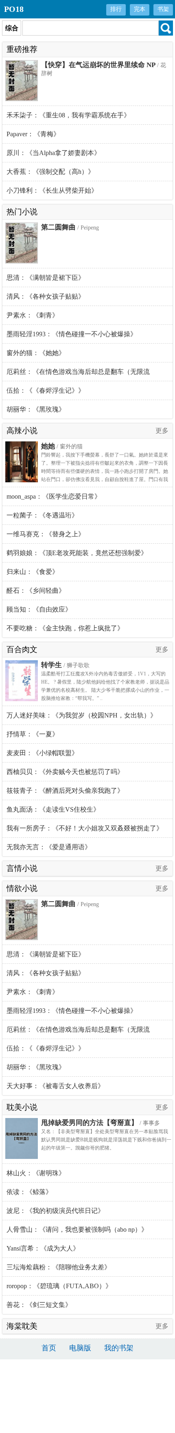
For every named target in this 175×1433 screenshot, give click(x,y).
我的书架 (118, 1348)
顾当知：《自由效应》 (39, 609)
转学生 (51, 665)
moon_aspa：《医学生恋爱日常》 (54, 496)
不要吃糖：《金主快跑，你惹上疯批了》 (65, 628)
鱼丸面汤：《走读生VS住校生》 (53, 809)
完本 (139, 9)
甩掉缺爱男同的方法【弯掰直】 (89, 1123)
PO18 (14, 8)
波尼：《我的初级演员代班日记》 (55, 1210)
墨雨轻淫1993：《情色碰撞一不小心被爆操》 (72, 334)
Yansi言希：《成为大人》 (43, 1248)
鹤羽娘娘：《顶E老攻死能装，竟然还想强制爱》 (77, 552)
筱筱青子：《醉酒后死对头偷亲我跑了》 (65, 790)
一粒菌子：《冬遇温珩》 (42, 515)
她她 (48, 446)
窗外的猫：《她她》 (36, 352)
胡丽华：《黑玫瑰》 (36, 409)
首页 (49, 1348)
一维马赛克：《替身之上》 (46, 534)
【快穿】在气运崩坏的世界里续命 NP (98, 65)
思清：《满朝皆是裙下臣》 (46, 277)
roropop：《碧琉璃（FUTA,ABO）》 (59, 1285)
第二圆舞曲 (58, 227)
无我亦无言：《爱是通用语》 (49, 847)
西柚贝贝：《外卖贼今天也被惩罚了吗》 (65, 771)
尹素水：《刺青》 (33, 315)
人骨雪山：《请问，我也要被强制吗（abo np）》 (77, 1229)
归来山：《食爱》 (33, 571)
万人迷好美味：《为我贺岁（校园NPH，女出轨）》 (82, 715)
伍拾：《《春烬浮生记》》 (46, 390)
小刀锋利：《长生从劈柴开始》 (52, 190)
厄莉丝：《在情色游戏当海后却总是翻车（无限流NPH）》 (78, 374)
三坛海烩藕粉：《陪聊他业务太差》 (59, 1267)
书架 (163, 9)
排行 (116, 9)
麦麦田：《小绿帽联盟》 (42, 752)
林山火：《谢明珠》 (36, 1173)
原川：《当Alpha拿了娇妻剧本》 (54, 152)
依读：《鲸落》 (29, 1191)
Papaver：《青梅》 (33, 133)
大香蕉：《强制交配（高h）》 (50, 171)
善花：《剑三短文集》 (39, 1304)
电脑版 (80, 1348)
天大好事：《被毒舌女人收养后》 (55, 1085)
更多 (161, 430)
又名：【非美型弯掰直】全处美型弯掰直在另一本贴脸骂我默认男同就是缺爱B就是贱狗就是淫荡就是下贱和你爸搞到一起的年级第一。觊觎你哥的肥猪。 (106, 1140)
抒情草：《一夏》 (33, 734)
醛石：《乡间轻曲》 (36, 590)
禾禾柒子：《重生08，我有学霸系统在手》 (68, 115)
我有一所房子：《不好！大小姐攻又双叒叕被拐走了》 (85, 828)
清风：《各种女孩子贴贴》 (46, 296)
